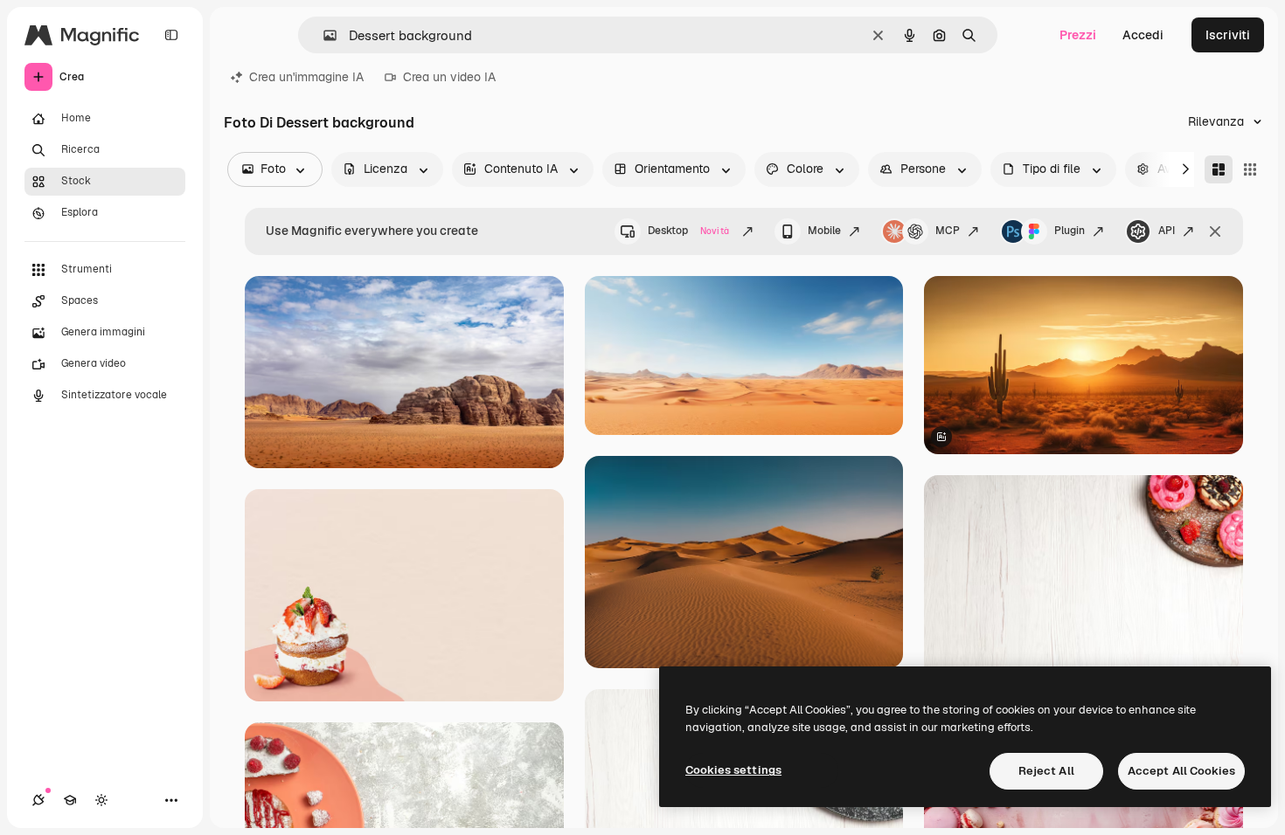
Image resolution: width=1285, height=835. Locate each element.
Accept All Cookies (1181, 770)
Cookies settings (733, 770)
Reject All (1046, 770)
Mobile (824, 231)
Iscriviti (1227, 35)
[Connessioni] (38, 800)
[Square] (1250, 169)
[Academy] (70, 800)
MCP (947, 231)
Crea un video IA (449, 77)
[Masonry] (1219, 169)
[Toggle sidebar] (171, 35)
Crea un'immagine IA (306, 77)
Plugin (1069, 231)
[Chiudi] (1215, 231)
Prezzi (1077, 35)
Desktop (688, 231)
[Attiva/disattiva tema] (101, 800)
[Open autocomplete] (323, 35)
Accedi (1142, 35)
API (1166, 231)
